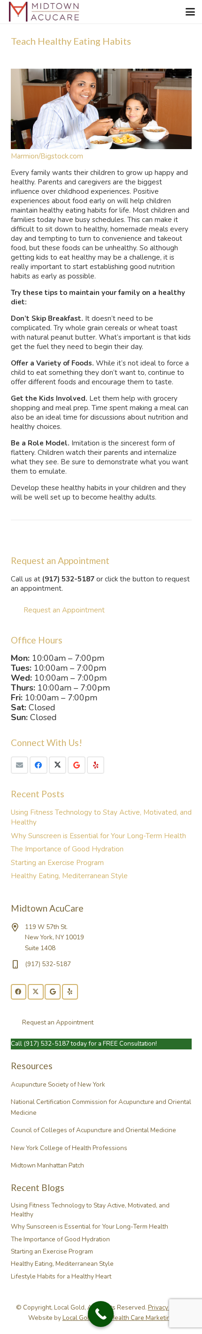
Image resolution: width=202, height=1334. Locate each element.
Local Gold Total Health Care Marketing (118, 1317)
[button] (190, 11)
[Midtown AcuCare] (44, 12)
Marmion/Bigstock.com (47, 156)
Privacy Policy (167, 1307)
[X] (58, 765)
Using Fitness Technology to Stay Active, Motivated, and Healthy (90, 1210)
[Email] (20, 765)
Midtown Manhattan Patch (47, 1165)
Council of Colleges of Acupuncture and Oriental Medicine (93, 1130)
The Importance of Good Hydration (67, 849)
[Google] (76, 765)
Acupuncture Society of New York (58, 1084)
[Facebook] (38, 765)
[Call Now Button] (101, 1314)
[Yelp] (96, 765)
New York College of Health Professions (69, 1147)
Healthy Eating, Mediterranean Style (69, 876)
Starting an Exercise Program (57, 862)
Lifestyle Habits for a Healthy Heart (61, 1276)
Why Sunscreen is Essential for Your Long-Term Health (98, 836)
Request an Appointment (64, 610)
